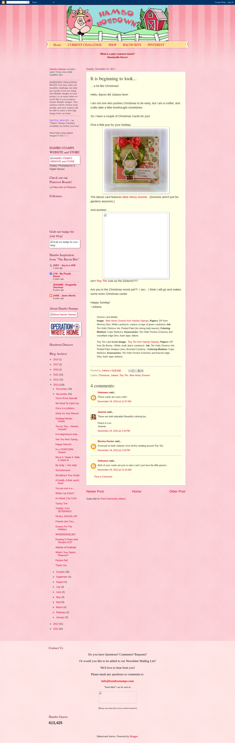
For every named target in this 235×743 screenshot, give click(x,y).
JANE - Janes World (64, 295)
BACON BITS (132, 45)
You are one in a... (64, 488)
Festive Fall (61, 560)
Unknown (103, 392)
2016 (56, 369)
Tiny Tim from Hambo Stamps (143, 341)
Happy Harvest (63, 444)
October (60, 572)
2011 (56, 629)
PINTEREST (156, 45)
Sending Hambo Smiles (63, 420)
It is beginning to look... (67, 434)
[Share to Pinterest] (142, 370)
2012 (56, 624)
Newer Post (95, 491)
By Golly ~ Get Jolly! (66, 465)
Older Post (177, 491)
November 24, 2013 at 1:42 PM (114, 431)
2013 (56, 385)
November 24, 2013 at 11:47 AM (114, 401)
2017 (56, 364)
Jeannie (102, 412)
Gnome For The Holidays (63, 528)
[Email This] (130, 370)
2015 (56, 374)
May (58, 597)
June (59, 592)
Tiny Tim (101, 281)
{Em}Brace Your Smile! (67, 475)
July (58, 587)
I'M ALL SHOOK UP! (66, 516)
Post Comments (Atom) (113, 498)
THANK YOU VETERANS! (63, 510)
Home (57, 45)
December (62, 389)
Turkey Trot (61, 503)
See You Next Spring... (67, 439)
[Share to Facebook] (139, 370)
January (60, 617)
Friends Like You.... (65, 521)
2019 (56, 359)
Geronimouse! (62, 470)
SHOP (112, 45)
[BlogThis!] (133, 370)
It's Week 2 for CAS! (66, 498)
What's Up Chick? (64, 493)
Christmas (104, 375)
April (58, 602)
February (61, 612)
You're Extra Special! (66, 398)
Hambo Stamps (58, 69)
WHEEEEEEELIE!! (65, 534)
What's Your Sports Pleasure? (65, 554)
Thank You (61, 565)
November (62, 394)
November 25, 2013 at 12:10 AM (114, 469)
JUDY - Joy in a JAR (64, 265)
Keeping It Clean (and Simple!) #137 (66, 541)
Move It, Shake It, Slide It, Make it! (67, 458)
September (62, 577)
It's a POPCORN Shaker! (64, 451)
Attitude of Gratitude (65, 547)
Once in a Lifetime (64, 408)
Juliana (114, 375)
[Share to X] (136, 370)
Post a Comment (103, 476)
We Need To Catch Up (67, 403)
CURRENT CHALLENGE (85, 45)
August (60, 582)
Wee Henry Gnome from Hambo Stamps (127, 320)
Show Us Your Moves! (67, 413)
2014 (56, 379)
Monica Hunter (106, 441)
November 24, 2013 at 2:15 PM (114, 450)
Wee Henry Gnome (134, 197)
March (59, 607)
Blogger (134, 736)
